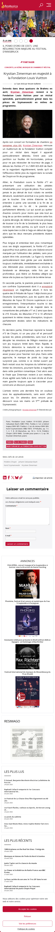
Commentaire (11, 506)
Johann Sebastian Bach (28, 462)
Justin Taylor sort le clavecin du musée (20, 863)
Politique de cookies (26, 929)
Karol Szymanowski (12, 465)
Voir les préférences (27, 923)
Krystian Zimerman (22, 92)
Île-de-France (20, 442)
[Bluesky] (17, 477)
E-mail (8, 536)
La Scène (18, 67)
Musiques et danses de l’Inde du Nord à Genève (24, 856)
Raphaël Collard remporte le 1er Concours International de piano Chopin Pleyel (22, 887)
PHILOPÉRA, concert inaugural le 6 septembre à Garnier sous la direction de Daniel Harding (27, 566)
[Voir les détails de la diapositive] (27, 24)
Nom (8, 528)
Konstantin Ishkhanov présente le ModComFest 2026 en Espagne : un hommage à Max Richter (27, 641)
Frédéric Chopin (10, 462)
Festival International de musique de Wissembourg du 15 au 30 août (27, 673)
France (10, 442)
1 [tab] (16, 41)
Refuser (27, 916)
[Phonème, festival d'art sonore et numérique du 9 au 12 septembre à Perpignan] (27, 622)
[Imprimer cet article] (34, 478)
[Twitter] (13, 477)
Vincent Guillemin (34, 84)
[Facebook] (9, 477)
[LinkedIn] (5, 477)
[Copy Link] (21, 477)
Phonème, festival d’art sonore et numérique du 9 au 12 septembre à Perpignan (27, 602)
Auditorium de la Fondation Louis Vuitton (26, 446)
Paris (30, 442)
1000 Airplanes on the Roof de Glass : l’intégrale (24, 849)
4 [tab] (31, 41)
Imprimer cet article (43, 478)
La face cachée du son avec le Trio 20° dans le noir (25, 879)
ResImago (12, 721)
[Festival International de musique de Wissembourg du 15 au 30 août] (27, 692)
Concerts (9, 67)
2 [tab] (21, 41)
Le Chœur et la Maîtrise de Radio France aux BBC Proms (24, 871)
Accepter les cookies (27, 909)
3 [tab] (26, 41)
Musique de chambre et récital (36, 67)
